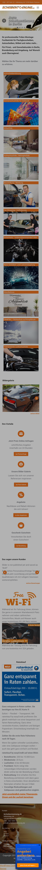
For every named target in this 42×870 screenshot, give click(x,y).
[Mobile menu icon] (38, 7)
